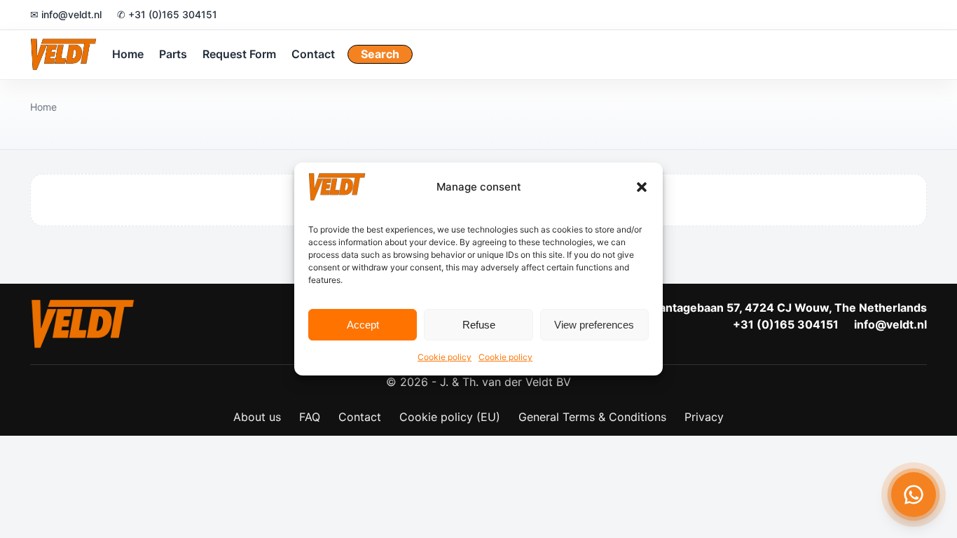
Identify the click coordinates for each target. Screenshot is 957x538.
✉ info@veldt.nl (66, 14)
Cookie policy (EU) (449, 417)
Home (128, 54)
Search (380, 54)
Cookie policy (444, 357)
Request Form (239, 54)
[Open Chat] (913, 494)
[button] (642, 187)
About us (257, 417)
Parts (173, 54)
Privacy (704, 417)
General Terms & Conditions (592, 417)
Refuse (478, 325)
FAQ (309, 417)
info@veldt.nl (890, 324)
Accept (363, 325)
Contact (313, 54)
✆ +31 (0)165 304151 (167, 14)
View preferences (594, 325)
